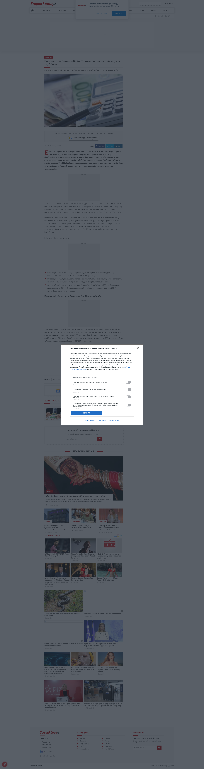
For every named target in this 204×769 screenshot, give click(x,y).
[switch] (128, 382)
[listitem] (102, 377)
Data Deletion (90, 420)
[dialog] (102, 384)
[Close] (139, 349)
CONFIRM (87, 413)
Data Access (102, 420)
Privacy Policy (114, 420)
